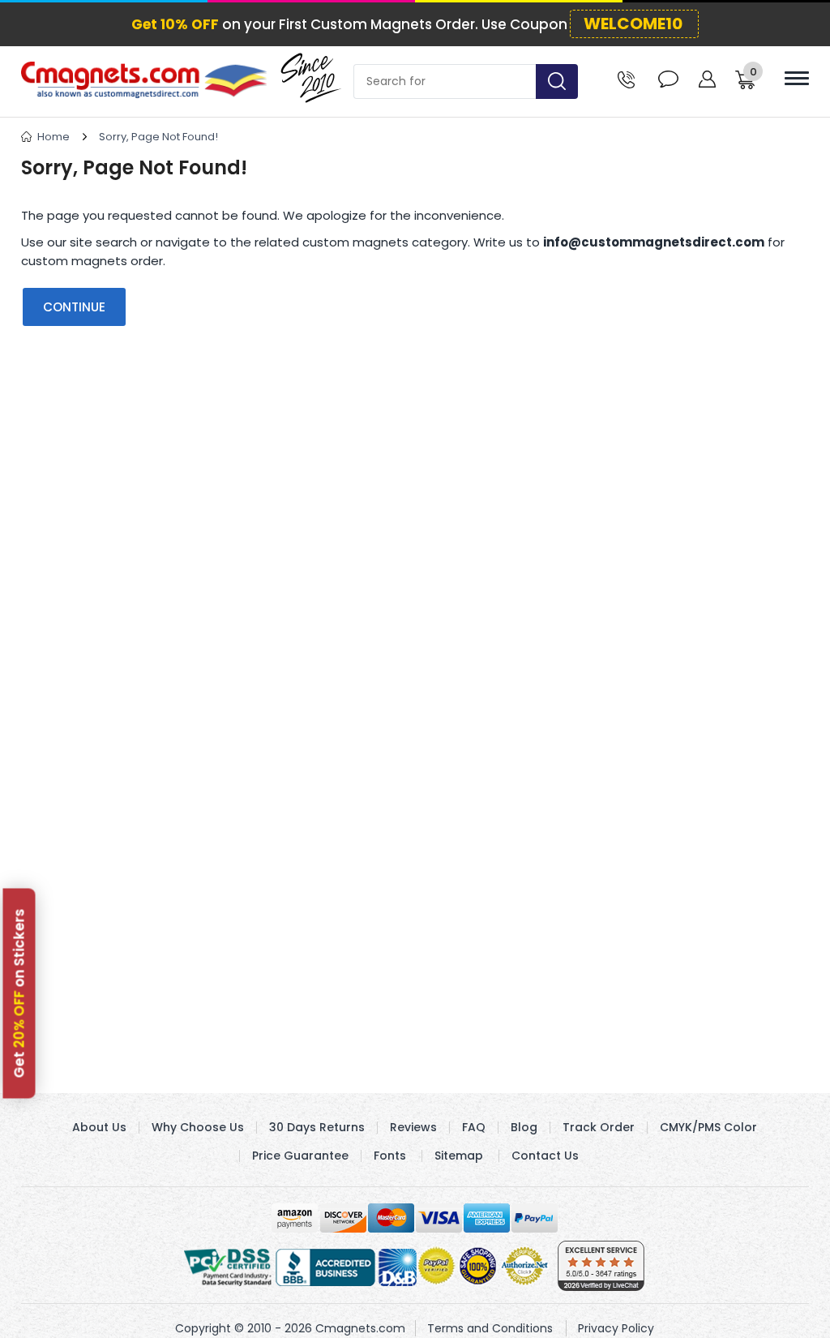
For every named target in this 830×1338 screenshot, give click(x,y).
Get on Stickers (19, 993)
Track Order (599, 1127)
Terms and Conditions (490, 1328)
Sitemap (458, 1155)
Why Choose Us (198, 1127)
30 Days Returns (317, 1127)
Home (53, 136)
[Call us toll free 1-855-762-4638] (626, 78)
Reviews (413, 1127)
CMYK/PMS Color (708, 1127)
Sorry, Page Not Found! (158, 136)
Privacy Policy (616, 1328)
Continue (74, 306)
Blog (524, 1127)
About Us (99, 1127)
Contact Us (545, 1155)
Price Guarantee (300, 1155)
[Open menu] (797, 78)
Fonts (390, 1155)
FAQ (474, 1127)
